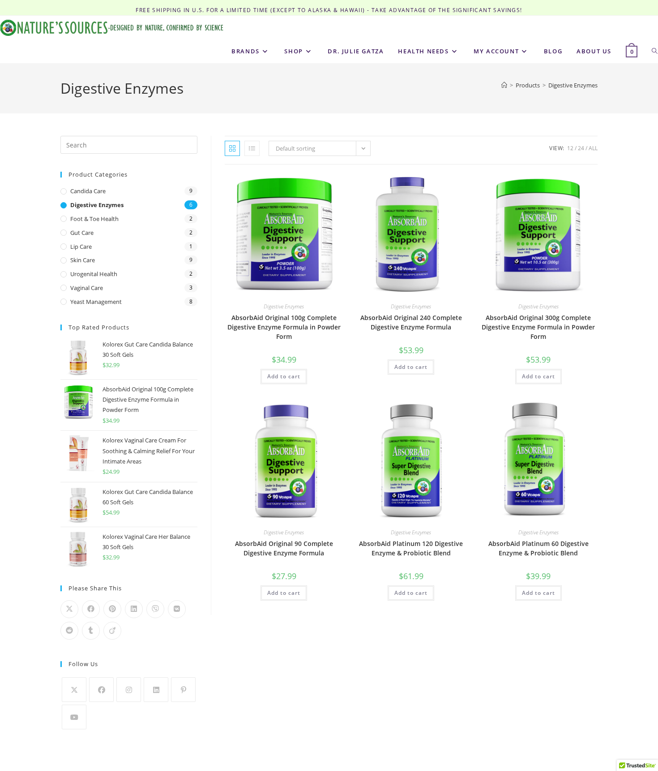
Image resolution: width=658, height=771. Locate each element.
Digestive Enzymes (573, 85)
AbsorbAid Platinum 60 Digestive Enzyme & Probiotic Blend (538, 548)
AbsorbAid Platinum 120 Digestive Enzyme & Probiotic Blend (411, 548)
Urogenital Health (93, 274)
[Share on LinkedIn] (134, 609)
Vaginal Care (86, 288)
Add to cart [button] (283, 376)
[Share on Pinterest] (112, 609)
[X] (74, 689)
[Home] (504, 85)
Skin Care (82, 260)
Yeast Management (96, 302)
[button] (314, 183)
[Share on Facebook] (91, 609)
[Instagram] (128, 689)
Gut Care (82, 233)
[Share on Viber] (155, 609)
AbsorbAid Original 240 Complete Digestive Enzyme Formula (411, 322)
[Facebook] (101, 689)
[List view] (252, 148)
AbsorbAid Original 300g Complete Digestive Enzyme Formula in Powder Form (538, 327)
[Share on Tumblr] (91, 631)
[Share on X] (69, 609)
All (593, 148)
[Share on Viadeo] (112, 631)
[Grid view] (232, 148)
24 (581, 148)
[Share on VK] (177, 609)
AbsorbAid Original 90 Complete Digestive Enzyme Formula (284, 548)
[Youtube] (74, 717)
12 (570, 148)
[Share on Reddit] (69, 631)
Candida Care (88, 191)
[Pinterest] (183, 689)
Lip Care (81, 247)
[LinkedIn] (156, 689)
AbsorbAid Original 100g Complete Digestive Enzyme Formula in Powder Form (284, 327)
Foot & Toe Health (94, 219)
